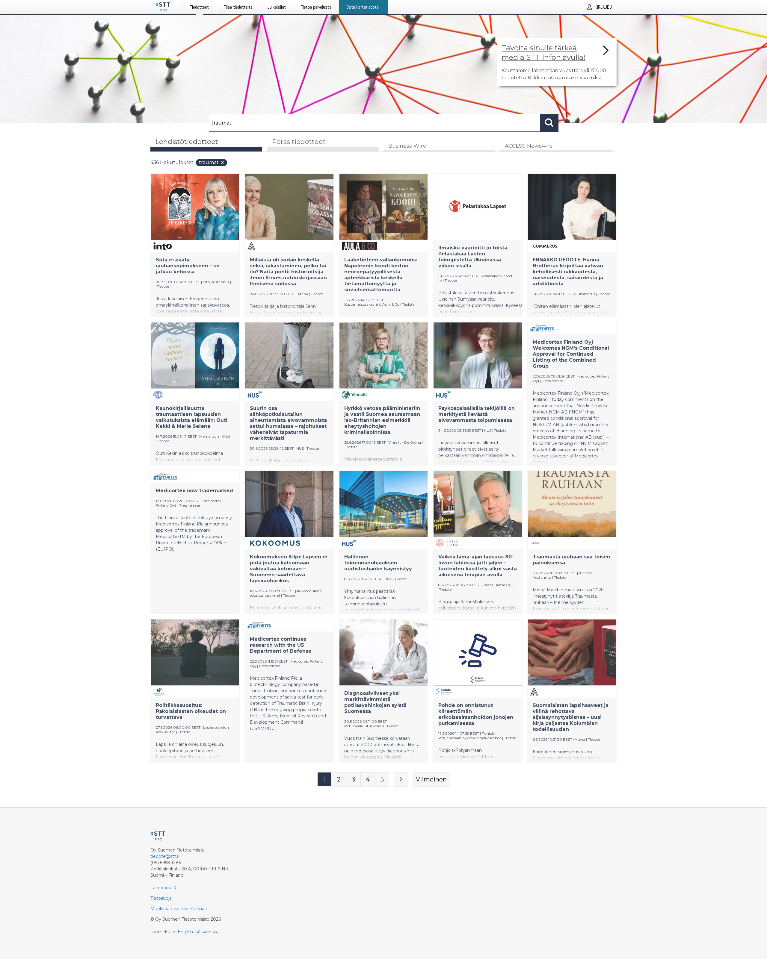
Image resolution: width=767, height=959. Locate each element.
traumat (209, 162)
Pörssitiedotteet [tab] (299, 142)
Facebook (160, 887)
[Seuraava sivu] (401, 779)
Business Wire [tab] (407, 146)
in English (183, 931)
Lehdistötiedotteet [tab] (186, 142)
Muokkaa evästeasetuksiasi (178, 908)
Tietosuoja (161, 898)
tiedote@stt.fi (164, 856)
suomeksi (160, 931)
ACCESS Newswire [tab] (529, 146)
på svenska (206, 931)
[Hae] (549, 123)
